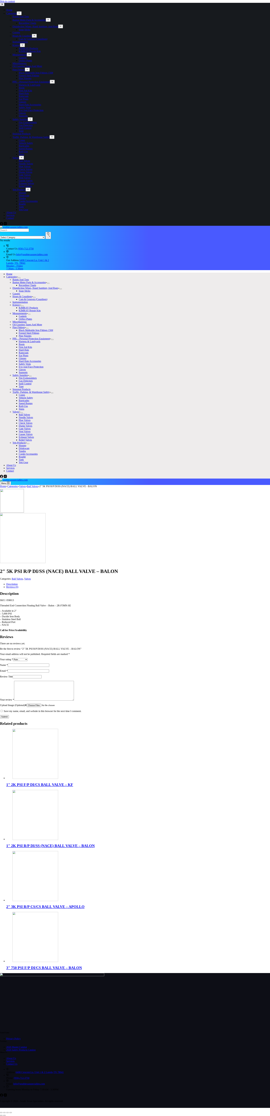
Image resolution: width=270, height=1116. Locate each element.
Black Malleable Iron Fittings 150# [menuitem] (36, 72)
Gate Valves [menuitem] (25, 175)
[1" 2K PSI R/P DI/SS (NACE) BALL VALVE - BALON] (35, 839)
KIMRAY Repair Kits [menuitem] (30, 51)
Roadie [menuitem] (22, 204)
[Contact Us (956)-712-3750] (7, 246)
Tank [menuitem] (21, 206)
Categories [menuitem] (11, 13)
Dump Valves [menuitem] (25, 172)
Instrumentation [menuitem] (20, 41)
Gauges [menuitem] (16, 32)
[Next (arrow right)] (4, 1115)
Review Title (6, 676)
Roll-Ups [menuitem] (23, 151)
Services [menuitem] (10, 215)
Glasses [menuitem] (22, 101)
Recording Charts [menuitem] (27, 23)
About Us (11, 1058)
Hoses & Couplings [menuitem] (22, 36)
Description (12, 584)
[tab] (138, 584)
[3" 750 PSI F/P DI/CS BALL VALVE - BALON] (35, 961)
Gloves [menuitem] (22, 113)
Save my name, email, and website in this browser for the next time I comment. (42, 711)
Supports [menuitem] (23, 116)
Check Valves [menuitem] (25, 169)
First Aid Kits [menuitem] (25, 90)
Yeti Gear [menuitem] (23, 209)
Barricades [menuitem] (24, 146)
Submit (4, 717)
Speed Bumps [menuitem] (25, 148)
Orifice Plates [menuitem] (25, 60)
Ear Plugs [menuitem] (23, 99)
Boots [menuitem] (22, 87)
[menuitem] (19, 13)
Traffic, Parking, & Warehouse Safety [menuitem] (31, 137)
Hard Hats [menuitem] (24, 93)
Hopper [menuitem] (22, 192)
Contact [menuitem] (10, 218)
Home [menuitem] (9, 10)
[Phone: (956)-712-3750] (7, 1075)
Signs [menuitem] (21, 154)
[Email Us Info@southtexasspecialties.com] (7, 251)
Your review (7, 699)
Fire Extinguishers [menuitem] (28, 122)
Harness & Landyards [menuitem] (29, 85)
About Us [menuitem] (11, 212)
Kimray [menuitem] (16, 45)
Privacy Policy (13, 1038)
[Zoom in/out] (10, 1112)
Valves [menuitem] (15, 157)
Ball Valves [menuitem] (24, 161)
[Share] (4, 1112)
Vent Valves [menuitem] (24, 177)
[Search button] (48, 235)
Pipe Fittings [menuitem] (18, 69)
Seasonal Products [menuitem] (21, 133)
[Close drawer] (2, 4)
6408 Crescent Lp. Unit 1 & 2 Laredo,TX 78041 (40, 1072)
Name (4, 665)
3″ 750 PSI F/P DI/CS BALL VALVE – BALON (44, 968)
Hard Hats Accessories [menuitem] (30, 104)
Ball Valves (17, 578)
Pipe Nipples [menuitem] (25, 78)
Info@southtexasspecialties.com (32, 254)
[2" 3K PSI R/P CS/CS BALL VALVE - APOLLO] (35, 900)
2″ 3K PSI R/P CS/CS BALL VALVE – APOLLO (45, 907)
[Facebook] (2, 224)
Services (10, 1061)
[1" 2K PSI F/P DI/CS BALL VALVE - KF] (35, 778)
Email (4, 670)
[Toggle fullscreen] (7, 1112)
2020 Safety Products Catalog (21, 1050)
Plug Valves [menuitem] (24, 166)
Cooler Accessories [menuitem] (28, 201)
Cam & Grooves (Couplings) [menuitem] (33, 39)
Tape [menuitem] (21, 131)
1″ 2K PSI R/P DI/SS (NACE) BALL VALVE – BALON (50, 846)
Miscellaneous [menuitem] (19, 63)
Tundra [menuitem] (22, 198)
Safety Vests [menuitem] (25, 107)
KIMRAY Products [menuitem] (28, 48)
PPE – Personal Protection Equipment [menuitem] (31, 81)
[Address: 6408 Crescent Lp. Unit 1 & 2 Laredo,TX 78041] (7, 1069)
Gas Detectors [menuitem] (26, 125)
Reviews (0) (12, 587)
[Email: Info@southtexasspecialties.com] (7, 1081)
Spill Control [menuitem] (25, 128)
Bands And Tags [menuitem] (20, 16)
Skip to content (7, 1)
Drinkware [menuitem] (24, 195)
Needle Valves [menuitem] (26, 163)
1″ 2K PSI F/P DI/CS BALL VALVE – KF (39, 785)
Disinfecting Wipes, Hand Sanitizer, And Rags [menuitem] (35, 26)
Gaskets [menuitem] (23, 57)
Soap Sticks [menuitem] (24, 29)
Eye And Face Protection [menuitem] (31, 110)
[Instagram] (5, 224)
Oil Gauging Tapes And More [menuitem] (27, 66)
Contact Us (11, 1064)
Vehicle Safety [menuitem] (26, 143)
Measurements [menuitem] (19, 54)
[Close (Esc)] (1, 1112)
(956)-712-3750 (26, 248)
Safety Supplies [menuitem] (20, 119)
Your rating (6, 659)
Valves (27, 578)
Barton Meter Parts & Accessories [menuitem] (29, 20)
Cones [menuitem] (22, 140)
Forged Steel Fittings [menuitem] (29, 75)
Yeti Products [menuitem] (19, 189)
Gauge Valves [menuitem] (25, 180)
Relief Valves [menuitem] (25, 186)
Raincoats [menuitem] (23, 96)
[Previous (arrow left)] (1, 1115)
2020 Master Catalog (16, 1047)
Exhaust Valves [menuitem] (26, 183)
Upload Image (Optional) (12, 705)
